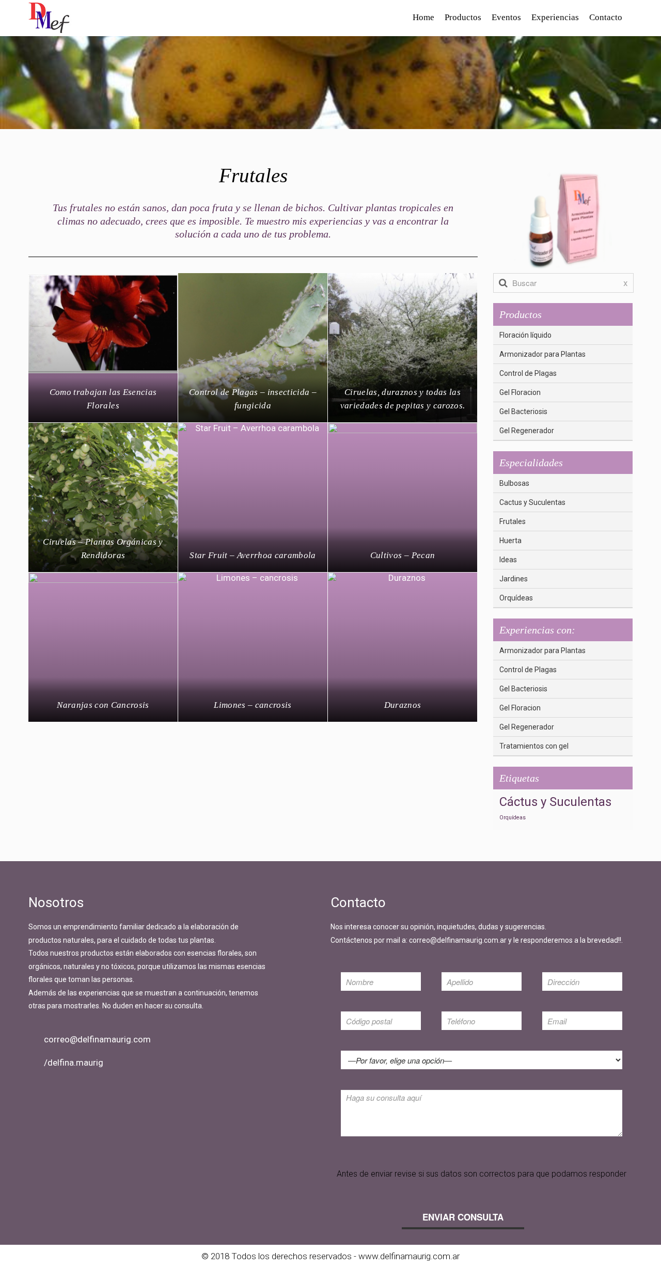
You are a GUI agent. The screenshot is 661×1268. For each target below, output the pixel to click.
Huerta (510, 540)
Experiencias (555, 17)
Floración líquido (525, 335)
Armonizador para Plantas (542, 354)
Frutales (512, 521)
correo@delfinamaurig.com (97, 1039)
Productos (463, 17)
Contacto (605, 17)
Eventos (506, 17)
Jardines (513, 579)
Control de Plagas (528, 373)
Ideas (508, 560)
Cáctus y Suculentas (555, 802)
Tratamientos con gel (534, 746)
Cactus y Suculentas (532, 502)
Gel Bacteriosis (523, 411)
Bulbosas (514, 483)
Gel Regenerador (526, 430)
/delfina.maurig (73, 1062)
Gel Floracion (520, 392)
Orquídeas (516, 598)
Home (423, 17)
